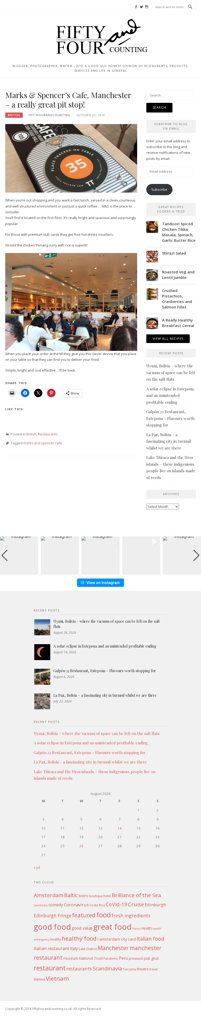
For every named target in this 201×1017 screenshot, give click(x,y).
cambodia (41, 905)
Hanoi (136, 928)
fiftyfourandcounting (49, 115)
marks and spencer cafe (42, 443)
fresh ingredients (130, 915)
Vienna (39, 979)
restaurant (50, 968)
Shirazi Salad (174, 253)
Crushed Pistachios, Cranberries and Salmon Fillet (177, 299)
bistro (83, 895)
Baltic (71, 895)
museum (70, 958)
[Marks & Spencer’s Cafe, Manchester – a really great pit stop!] (71, 157)
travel (153, 969)
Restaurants (48, 434)
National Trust (91, 958)
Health (146, 928)
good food (52, 927)
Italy (74, 948)
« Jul (37, 867)
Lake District (88, 949)
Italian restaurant (51, 948)
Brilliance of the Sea (136, 895)
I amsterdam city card (116, 939)
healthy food (79, 938)
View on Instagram (103, 582)
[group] (19, 555)
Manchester (113, 948)
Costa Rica (97, 905)
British (14, 115)
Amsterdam (48, 895)
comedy (55, 905)
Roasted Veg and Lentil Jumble (178, 274)
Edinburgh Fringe (52, 915)
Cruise (136, 904)
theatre (143, 969)
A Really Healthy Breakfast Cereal (178, 322)
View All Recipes (168, 338)
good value (82, 928)
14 (120, 828)
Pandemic (110, 958)
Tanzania (129, 969)
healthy (55, 939)
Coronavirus (76, 905)
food (103, 914)
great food (112, 927)
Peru (123, 958)
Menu (15, 7)
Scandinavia (107, 968)
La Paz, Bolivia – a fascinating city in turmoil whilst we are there (168, 441)
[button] (100, 571)
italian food (150, 938)
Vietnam (57, 978)
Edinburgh (155, 905)
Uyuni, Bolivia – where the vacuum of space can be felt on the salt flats (170, 372)
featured (84, 915)
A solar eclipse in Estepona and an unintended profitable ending (170, 395)
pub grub (151, 958)
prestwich (136, 958)
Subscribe (159, 189)
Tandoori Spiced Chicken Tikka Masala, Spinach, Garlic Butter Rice (179, 232)
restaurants (79, 968)
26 (81, 846)
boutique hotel (100, 896)
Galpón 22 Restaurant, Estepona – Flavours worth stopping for (170, 418)
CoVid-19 (116, 904)
